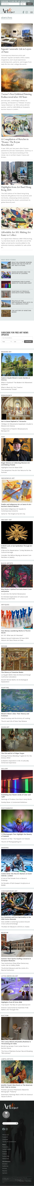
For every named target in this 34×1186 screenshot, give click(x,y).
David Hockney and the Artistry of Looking (21, 272)
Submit (30, 4)
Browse (4, 1164)
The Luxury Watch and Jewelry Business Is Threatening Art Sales (16, 1043)
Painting (5, 688)
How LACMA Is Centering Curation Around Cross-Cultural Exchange (15, 923)
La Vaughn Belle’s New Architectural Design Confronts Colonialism (16, 676)
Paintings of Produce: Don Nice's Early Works (21, 292)
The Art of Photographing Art (11, 842)
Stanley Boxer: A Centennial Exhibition (14, 802)
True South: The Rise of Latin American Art (15, 1005)
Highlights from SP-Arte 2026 (11, 1002)
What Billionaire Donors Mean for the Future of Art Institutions (22, 263)
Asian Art (5, 727)
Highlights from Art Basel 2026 (11, 467)
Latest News (6, 1149)
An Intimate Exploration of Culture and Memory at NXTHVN (14, 598)
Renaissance (6, 395)
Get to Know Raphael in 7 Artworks (13, 421)
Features (5, 1147)
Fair (3, 437)
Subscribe (28, 341)
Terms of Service (28, 1181)
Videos (4, 1154)
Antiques (5, 605)
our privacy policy (5, 1178)
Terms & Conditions (9, 1142)
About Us (5, 1135)
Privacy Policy (21, 1181)
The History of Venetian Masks (21, 311)
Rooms (4, 1171)
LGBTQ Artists (7, 1059)
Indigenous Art (8, 478)
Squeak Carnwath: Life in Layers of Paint (16, 50)
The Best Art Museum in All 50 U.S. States (15, 927)
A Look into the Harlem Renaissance (13, 594)
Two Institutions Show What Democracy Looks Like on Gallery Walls (15, 964)
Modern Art (6, 352)
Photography (7, 808)
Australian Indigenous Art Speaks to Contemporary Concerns (13, 510)
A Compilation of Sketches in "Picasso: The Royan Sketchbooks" (15, 142)
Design (4, 646)
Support (5, 1137)
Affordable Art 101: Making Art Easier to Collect (16, 234)
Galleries (5, 1166)
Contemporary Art (9, 891)
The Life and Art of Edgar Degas (12, 753)
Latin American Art (9, 976)
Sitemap (5, 1139)
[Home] (8, 10)
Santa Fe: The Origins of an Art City (13, 514)
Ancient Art (6, 520)
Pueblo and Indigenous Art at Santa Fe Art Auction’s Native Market (16, 505)
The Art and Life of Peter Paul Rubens (14, 721)
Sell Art (4, 1173)
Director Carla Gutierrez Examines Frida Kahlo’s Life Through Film (14, 1009)
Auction (4, 1015)
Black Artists (7, 563)
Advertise (5, 1158)
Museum (4, 933)
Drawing (5, 848)
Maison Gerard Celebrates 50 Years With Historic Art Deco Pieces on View (15, 639)
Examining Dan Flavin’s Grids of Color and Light (22, 282)
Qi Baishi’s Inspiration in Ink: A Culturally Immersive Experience (15, 762)
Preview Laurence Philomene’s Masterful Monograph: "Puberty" (15, 1091)
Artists (4, 1168)
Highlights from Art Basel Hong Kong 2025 (16, 188)
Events (4, 1151)
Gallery (4, 769)
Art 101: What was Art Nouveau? (12, 635)
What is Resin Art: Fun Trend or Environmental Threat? (12, 388)
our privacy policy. (18, 1179)
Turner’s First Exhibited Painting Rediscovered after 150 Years (16, 95)
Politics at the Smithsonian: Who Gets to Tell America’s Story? (22, 302)
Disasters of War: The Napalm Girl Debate (15, 839)
